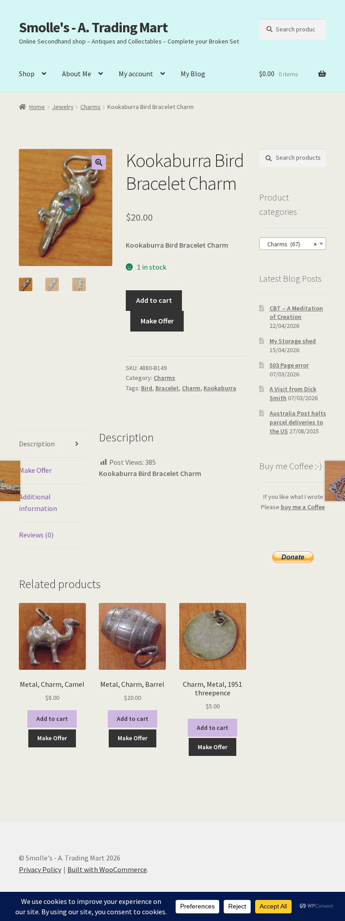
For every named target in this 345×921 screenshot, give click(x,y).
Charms (90, 107)
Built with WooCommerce (107, 869)
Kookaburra (219, 388)
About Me (76, 73)
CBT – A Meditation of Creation (296, 312)
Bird (146, 388)
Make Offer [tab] (35, 470)
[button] (99, 162)
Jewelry (63, 107)
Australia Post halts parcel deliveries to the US (298, 422)
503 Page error (289, 365)
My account (136, 73)
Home (37, 107)
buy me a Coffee (303, 507)
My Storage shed (293, 341)
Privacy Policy (40, 869)
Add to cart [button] (52, 719)
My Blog (193, 73)
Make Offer (157, 320)
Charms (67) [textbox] (290, 244)
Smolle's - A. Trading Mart (93, 27)
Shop (27, 73)
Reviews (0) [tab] (36, 534)
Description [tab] (37, 443)
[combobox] (292, 243)
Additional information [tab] (38, 502)
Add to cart (154, 300)
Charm (191, 388)
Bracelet (167, 388)
